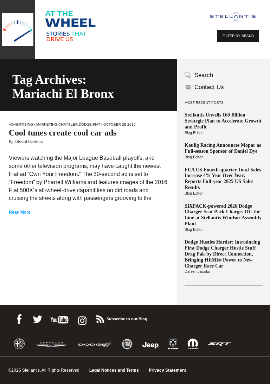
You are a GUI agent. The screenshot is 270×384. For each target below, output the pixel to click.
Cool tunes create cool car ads (62, 132)
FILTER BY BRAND (238, 36)
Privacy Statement (167, 370)
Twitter (37, 318)
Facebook (19, 318)
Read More (20, 212)
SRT (219, 344)
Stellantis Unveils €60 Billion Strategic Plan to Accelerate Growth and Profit (223, 121)
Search (203, 75)
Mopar (193, 344)
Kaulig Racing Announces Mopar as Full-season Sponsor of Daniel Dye (223, 148)
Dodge (85, 124)
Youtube (59, 318)
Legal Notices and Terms (114, 370)
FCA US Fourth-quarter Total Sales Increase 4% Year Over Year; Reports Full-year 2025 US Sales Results (223, 178)
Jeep (150, 344)
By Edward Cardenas (26, 141)
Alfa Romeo (19, 344)
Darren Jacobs (197, 271)
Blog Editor (194, 133)
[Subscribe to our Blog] (99, 318)
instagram (81, 318)
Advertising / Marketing (33, 124)
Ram (173, 344)
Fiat (96, 124)
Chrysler (68, 124)
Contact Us (209, 87)
